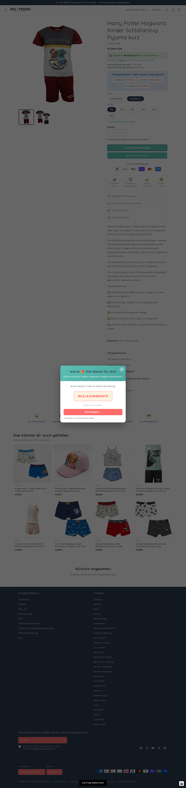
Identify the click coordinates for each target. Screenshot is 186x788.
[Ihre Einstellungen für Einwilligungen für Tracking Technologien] (181, 783)
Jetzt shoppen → (93, 412)
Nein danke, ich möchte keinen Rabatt (79, 418)
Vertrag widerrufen (93, 782)
